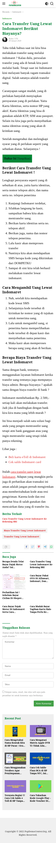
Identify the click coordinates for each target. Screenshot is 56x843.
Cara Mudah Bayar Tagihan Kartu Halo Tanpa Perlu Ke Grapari (40, 609)
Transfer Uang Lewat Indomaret (21, 536)
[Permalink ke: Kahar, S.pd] (4, 39)
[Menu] (4, 3)
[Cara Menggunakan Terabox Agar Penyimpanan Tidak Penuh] (15, 759)
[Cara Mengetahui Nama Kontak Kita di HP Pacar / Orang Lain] (15, 731)
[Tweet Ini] (32, 547)
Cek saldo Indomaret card (25, 462)
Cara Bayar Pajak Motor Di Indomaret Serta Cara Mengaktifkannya (13, 609)
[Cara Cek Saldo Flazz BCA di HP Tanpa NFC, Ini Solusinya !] (40, 759)
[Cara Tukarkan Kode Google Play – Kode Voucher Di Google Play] (40, 786)
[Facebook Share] (26, 547)
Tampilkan (24, 158)
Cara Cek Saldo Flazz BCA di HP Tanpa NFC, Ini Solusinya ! (38, 770)
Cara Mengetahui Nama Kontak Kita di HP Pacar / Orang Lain (15, 743)
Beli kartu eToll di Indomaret (27, 457)
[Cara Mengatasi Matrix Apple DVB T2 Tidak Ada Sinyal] (40, 731)
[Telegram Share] (45, 547)
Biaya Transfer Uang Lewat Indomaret (25, 530)
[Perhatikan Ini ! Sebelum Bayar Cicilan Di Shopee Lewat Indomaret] (14, 581)
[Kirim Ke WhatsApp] (51, 547)
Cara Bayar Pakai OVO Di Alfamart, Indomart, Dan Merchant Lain (39, 578)
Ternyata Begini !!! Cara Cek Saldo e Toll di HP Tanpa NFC (15, 798)
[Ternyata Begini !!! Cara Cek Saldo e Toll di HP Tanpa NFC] (15, 786)
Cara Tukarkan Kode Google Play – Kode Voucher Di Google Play (40, 798)
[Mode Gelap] (47, 3)
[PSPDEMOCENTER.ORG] (14, 3)
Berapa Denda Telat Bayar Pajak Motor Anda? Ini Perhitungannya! (13, 564)
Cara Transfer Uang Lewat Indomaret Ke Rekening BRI (24, 520)
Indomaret (7, 18)
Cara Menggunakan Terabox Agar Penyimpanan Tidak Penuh (15, 770)
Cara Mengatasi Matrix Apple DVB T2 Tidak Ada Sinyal (40, 743)
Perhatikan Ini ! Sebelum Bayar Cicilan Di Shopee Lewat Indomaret (11, 595)
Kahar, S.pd (13, 39)
